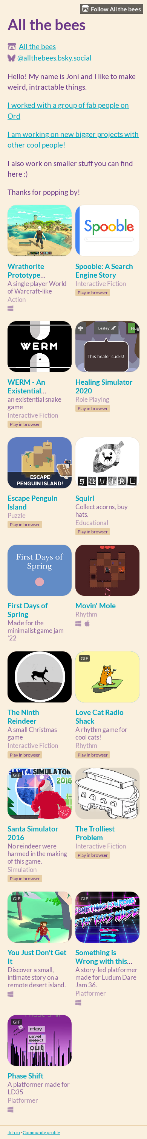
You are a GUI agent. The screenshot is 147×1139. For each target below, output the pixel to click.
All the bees (37, 46)
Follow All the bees (116, 8)
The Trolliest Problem (95, 833)
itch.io (14, 1132)
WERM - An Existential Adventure (26, 391)
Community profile (41, 1132)
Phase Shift (25, 1075)
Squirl (84, 498)
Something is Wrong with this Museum (101, 961)
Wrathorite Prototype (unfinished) (27, 275)
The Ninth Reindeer (23, 716)
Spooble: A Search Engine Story (104, 270)
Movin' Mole (95, 605)
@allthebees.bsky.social (54, 57)
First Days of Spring (28, 609)
